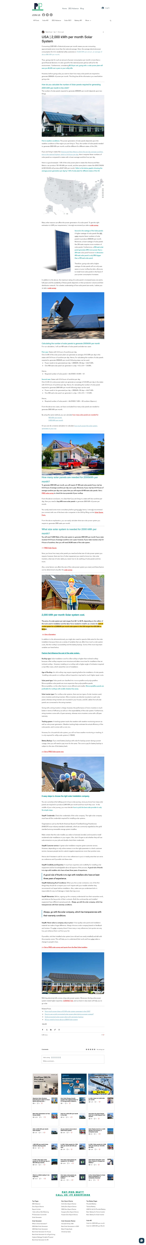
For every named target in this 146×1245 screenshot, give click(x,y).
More (87, 20)
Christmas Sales (66, 1232)
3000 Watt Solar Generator (40, 1229)
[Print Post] (59, 1029)
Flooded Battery (91, 1204)
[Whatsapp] (51, 14)
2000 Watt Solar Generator (40, 1226)
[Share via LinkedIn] (51, 1029)
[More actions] (103, 32)
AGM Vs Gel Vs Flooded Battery (95, 1209)
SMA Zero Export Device (68, 1209)
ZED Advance (56, 20)
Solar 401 (45, 20)
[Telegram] (47, 14)
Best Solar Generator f (38, 1240)
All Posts (36, 20)
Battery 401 (78, 20)
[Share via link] (55, 1029)
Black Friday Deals (66, 1229)
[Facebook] (43, 14)
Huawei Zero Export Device (69, 1214)
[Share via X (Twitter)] (46, 1029)
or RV (46, 1240)
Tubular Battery (90, 1206)
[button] (110, 20)
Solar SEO (67, 20)
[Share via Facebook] (42, 1029)
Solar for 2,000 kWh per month (95, 1223)
